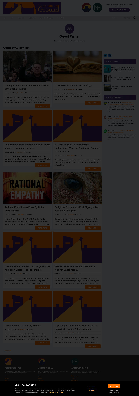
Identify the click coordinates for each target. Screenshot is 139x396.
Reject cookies (114, 390)
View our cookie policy (56, 392)
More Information (114, 392)
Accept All (114, 386)
